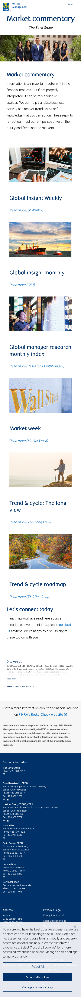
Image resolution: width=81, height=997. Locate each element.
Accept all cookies (37, 977)
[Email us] (4, 774)
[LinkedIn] (8, 799)
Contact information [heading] (15, 762)
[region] (40, 959)
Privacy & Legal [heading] (52, 910)
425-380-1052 (15, 796)
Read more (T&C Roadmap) (29, 597)
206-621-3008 (17, 888)
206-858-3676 (15, 856)
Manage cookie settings (37, 987)
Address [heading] (8, 910)
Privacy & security (52, 915)
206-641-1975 (15, 891)
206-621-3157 (17, 870)
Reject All (37, 966)
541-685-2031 (17, 813)
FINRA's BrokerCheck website (41, 714)
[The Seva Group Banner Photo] (40, 48)
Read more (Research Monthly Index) (36, 366)
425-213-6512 (15, 835)
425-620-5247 (15, 873)
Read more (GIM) (22, 285)
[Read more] (11, 678)
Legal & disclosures (53, 920)
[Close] (75, 926)
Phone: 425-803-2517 (14, 771)
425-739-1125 (17, 831)
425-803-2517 (17, 792)
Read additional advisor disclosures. (21, 686)
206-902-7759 (15, 817)
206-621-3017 (17, 852)
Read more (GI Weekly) (26, 210)
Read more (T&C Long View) (30, 522)
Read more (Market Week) (28, 441)
